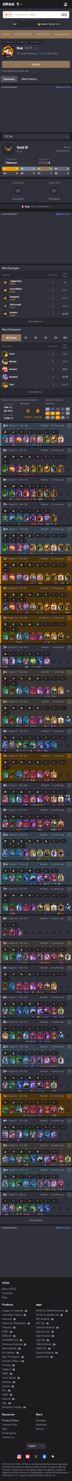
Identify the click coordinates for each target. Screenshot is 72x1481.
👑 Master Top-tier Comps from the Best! (51, 24)
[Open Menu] (65, 4)
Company (7, 1293)
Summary (9, 79)
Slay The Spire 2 (11, 1356)
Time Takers (9, 1377)
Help (4, 1428)
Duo (4, 1390)
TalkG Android (43, 1344)
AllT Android (43, 1319)
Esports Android (45, 1352)
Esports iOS (42, 1356)
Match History (29, 79)
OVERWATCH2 (10, 1340)
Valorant (7, 1327)
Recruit (40, 1428)
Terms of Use (9, 1424)
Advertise (41, 1424)
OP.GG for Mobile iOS (47, 1314)
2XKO (5, 1373)
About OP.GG (9, 1289)
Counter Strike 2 (11, 1361)
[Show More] (19, 4)
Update (36, 64)
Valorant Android (45, 1327)
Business (41, 1420)
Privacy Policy (10, 1420)
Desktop (6, 1382)
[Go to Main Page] (8, 4)
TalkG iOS (41, 1348)
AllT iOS (40, 1323)
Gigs (4, 1403)
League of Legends (12, 1310)
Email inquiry (9, 1433)
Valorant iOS (43, 1331)
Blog (4, 1297)
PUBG (5, 1331)
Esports (6, 1398)
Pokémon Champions (14, 1323)
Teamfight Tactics (12, 1314)
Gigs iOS (40, 1340)
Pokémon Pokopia (12, 1344)
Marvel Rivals (9, 1348)
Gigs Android (43, 1335)
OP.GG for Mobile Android (50, 1310)
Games (6, 1386)
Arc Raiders (8, 1352)
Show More (34, 321)
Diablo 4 (6, 1369)
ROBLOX (7, 1335)
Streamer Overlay (12, 1407)
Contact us (8, 1437)
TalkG (5, 1394)
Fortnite (6, 1365)
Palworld (7, 1319)
